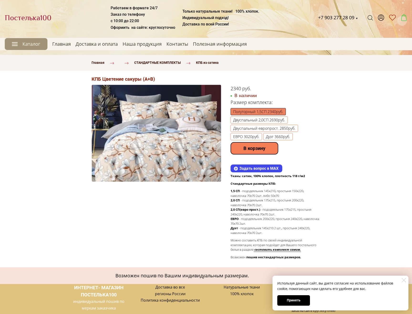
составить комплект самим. (277, 249)
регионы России (170, 293)
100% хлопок (242, 293)
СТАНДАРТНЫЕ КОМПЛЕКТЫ (157, 63)
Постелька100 (28, 17)
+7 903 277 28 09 (338, 17)
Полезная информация (220, 44)
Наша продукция (142, 44)
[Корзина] (404, 17)
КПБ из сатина (207, 63)
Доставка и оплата (97, 44)
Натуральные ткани (242, 287)
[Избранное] (392, 17)
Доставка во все (170, 287)
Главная (61, 44)
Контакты (177, 44)
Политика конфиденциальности (170, 300)
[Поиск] (370, 17)
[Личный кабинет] (381, 17)
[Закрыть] (404, 280)
